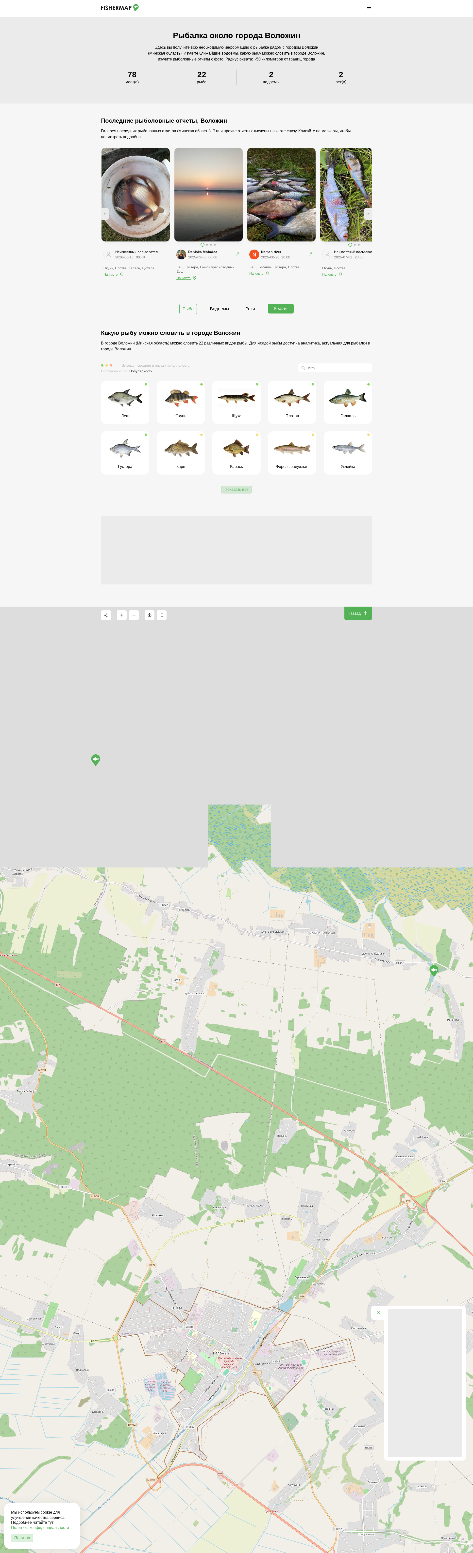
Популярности (140, 371)
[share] (106, 615)
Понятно (22, 1538)
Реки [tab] (250, 308)
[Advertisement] (236, 550)
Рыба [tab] (188, 308)
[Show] (95, 760)
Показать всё (236, 489)
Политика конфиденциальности (40, 1527)
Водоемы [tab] (219, 308)
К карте (280, 308)
